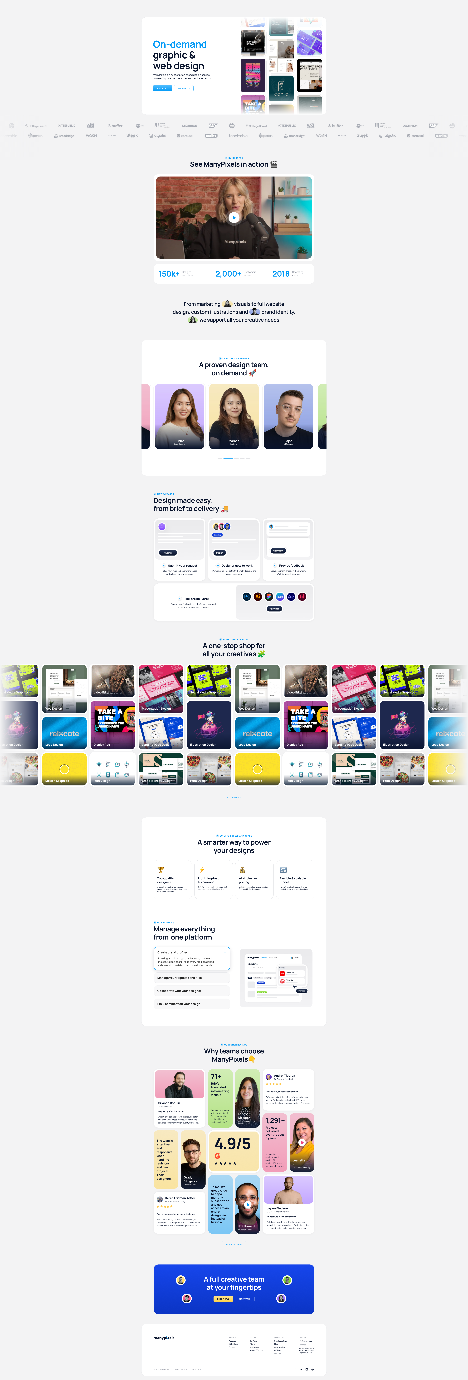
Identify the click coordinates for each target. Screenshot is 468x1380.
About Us (232, 1341)
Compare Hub (279, 1353)
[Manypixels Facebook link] (295, 1369)
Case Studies (279, 1347)
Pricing (252, 1344)
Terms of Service (180, 1369)
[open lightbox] (247, 1204)
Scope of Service (256, 1350)
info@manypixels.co (306, 1341)
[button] (219, 458)
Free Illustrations (280, 1341)
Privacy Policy (197, 1369)
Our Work (253, 1341)
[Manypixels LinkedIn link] (301, 1369)
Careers (232, 1347)
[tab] (192, 958)
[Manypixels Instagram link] (307, 1369)
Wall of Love (233, 1344)
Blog (276, 1344)
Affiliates (277, 1350)
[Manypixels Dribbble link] (312, 1369)
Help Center (254, 1347)
